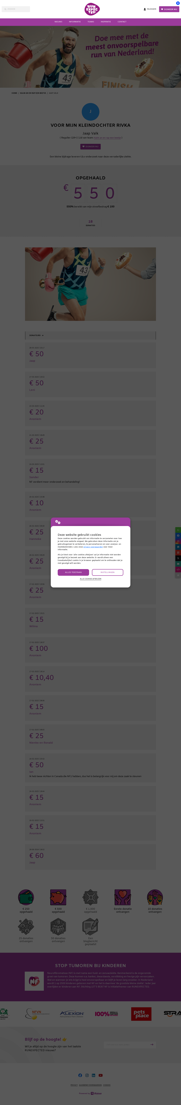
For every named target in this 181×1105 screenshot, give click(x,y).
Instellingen (108, 572)
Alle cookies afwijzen (90, 579)
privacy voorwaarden (93, 547)
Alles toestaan (73, 572)
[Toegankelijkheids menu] (178, 3)
